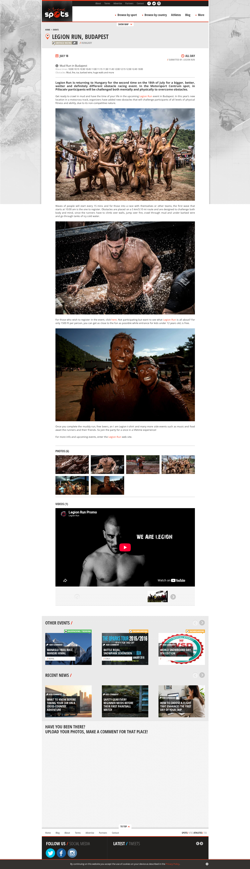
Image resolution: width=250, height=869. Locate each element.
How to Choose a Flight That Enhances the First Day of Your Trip (175, 706)
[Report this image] (87, 472)
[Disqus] (125, 781)
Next (173, 597)
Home (47, 29)
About (98, 3)
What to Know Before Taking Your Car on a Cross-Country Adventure (61, 704)
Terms (107, 3)
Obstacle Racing (63, 42)
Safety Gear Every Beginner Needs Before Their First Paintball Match (118, 704)
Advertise (117, 3)
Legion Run (189, 59)
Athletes (176, 15)
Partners (129, 3)
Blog (187, 15)
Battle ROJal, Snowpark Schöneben (118, 651)
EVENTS (56, 29)
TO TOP (123, 826)
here (114, 319)
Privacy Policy (172, 863)
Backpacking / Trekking (79, 631)
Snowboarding (140, 631)
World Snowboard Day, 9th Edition (175, 651)
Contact (140, 3)
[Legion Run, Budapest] (72, 464)
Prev (77, 597)
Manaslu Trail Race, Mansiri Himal (60, 651)
